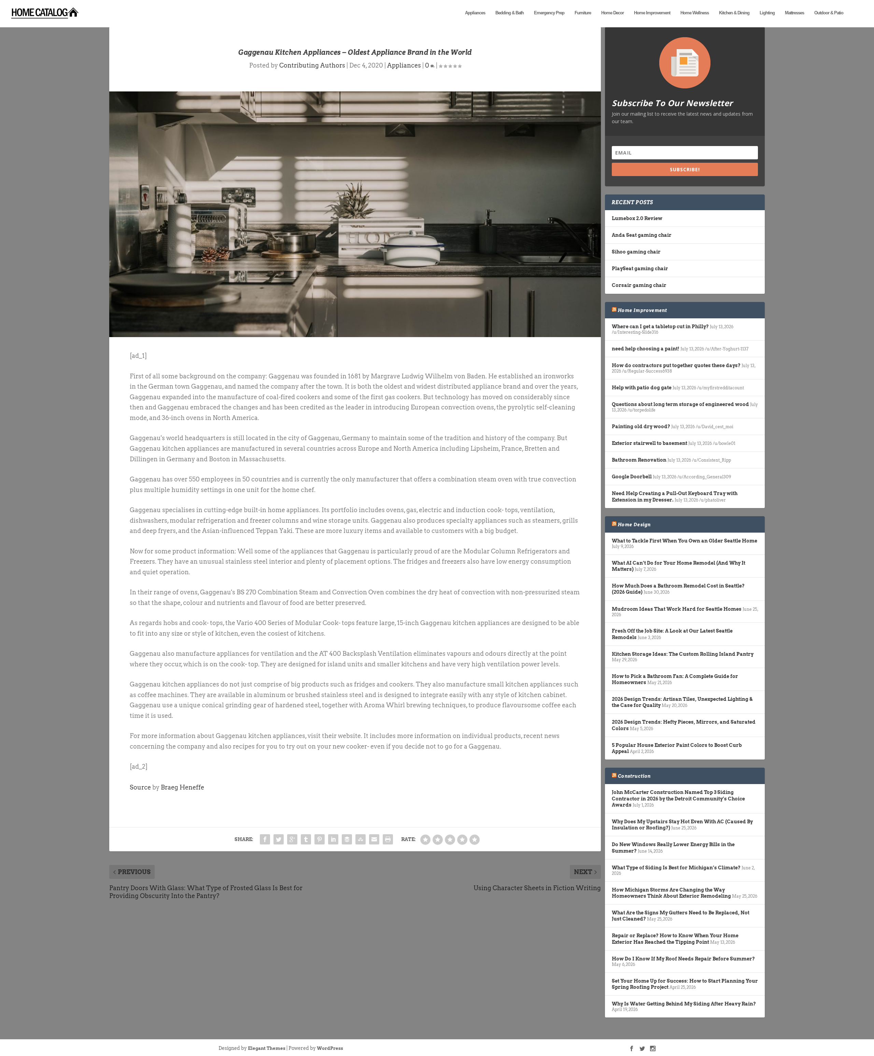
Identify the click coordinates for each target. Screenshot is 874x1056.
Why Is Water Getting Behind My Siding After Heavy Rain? (684, 1004)
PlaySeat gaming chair (640, 268)
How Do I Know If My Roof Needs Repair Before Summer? (683, 958)
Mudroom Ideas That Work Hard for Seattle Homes (677, 609)
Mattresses (794, 12)
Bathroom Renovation (639, 460)
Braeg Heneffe (182, 787)
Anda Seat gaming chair (642, 235)
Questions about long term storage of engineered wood (680, 404)
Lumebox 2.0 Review (637, 218)
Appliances (475, 12)
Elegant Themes (266, 1048)
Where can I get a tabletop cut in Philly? (660, 326)
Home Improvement (652, 12)
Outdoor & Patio (828, 12)
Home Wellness (694, 12)
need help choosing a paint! (645, 348)
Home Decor (612, 12)
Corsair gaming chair (639, 285)
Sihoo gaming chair (636, 252)
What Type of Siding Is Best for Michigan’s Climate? (676, 867)
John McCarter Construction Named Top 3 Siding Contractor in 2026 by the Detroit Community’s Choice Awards (678, 798)
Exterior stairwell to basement (649, 443)
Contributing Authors (312, 65)
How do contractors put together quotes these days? (676, 365)
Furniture (583, 12)
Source (140, 787)
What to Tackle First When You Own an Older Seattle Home (684, 541)
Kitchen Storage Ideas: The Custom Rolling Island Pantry (682, 654)
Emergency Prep (549, 12)
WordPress (330, 1048)
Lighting (767, 12)
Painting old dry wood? (641, 426)
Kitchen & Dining (734, 12)
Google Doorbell (632, 476)
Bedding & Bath (509, 12)
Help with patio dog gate (642, 387)
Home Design (634, 524)
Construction (634, 776)
